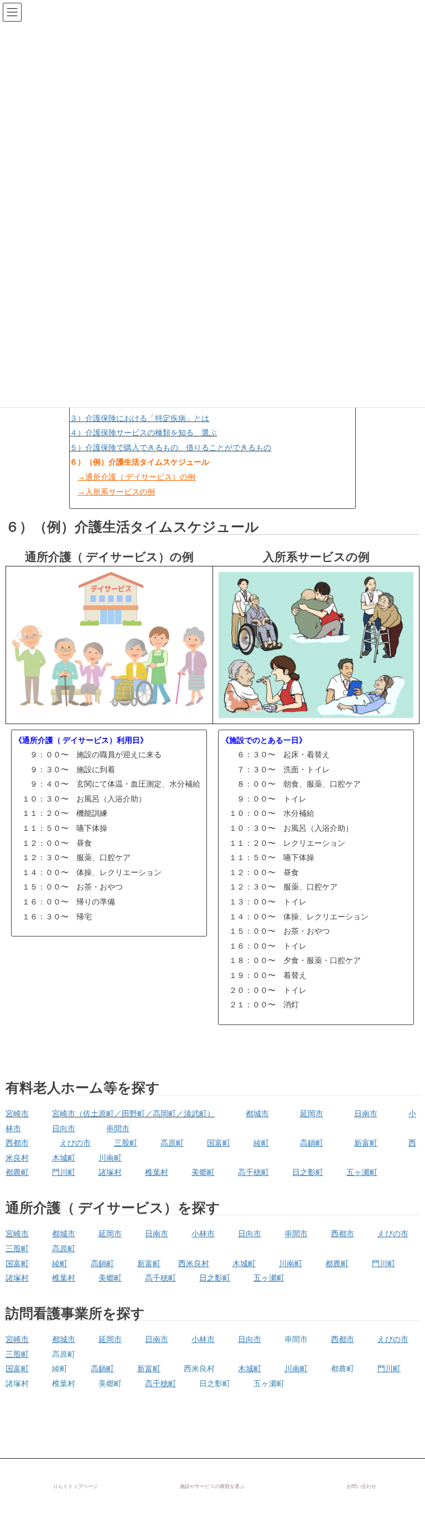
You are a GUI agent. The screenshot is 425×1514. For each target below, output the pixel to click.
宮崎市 (17, 1113)
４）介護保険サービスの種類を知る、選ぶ (143, 432)
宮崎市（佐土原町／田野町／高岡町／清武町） (133, 1113)
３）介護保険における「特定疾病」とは (139, 418)
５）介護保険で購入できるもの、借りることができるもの (170, 447)
